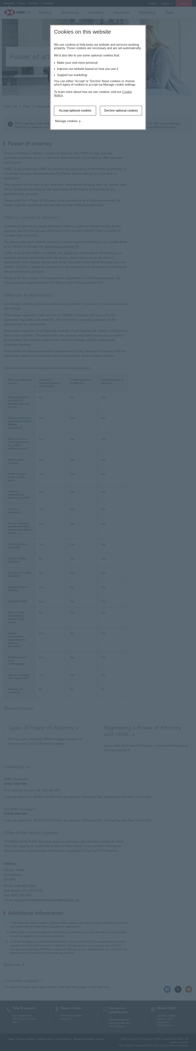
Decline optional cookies (121, 110)
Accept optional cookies (75, 110)
